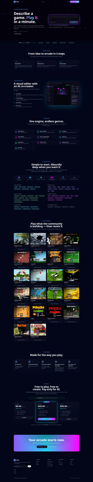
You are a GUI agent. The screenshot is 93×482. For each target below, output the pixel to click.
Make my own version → (21, 249)
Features (37, 461)
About (71, 461)
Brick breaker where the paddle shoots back (55, 27)
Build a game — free (74, 1)
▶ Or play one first (18, 33)
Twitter (72, 478)
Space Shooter (50, 461)
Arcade (43, 1)
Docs (60, 461)
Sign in (68, 1)
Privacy (15, 473)
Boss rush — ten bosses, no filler (69, 27)
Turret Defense (50, 464)
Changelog (61, 464)
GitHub (78, 478)
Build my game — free (42, 446)
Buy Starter (24, 417)
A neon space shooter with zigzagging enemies (61, 25)
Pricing (37, 464)
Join (29, 466)
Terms (15, 471)
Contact (71, 464)
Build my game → (74, 22)
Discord (75, 478)
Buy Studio (69, 419)
